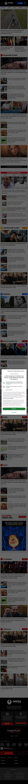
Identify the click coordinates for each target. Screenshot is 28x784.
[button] (14, 390)
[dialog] (14, 392)
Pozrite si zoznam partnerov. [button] (8, 398)
